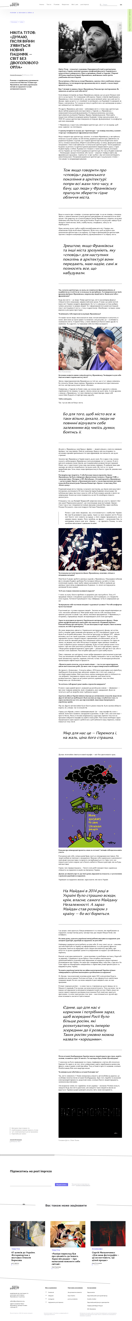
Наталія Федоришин (16, 75)
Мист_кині (74, 4)
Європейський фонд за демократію (98, 1302)
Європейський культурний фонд (97, 1295)
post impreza (85, 4)
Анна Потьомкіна (97, 1263)
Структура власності (49, 1314)
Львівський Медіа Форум (95, 1305)
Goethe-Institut (91, 1299)
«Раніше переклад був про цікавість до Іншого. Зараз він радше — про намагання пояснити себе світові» (66, 1259)
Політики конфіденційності (83, 1185)
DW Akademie (91, 1309)
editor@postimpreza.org (17, 1301)
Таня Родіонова (56, 1267)
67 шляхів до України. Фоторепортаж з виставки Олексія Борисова (23, 1257)
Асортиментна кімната (75, 1292)
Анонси (41, 4)
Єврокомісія (91, 1292)
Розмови (56, 4)
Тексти (49, 4)
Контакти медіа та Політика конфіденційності (56, 1313)
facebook (51, 1292)
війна (30, 12)
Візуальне (22, 12)
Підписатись (61, 1184)
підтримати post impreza (55, 1302)
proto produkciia (72, 1299)
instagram (51, 1299)
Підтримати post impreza (130, 20)
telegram (51, 1295)
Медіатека (65, 4)
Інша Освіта (71, 1295)
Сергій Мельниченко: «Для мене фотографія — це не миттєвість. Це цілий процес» (105, 1257)
